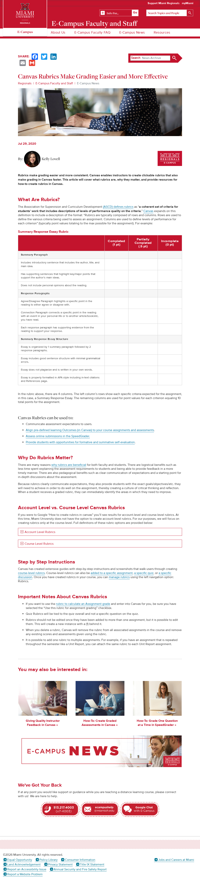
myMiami (187, 3)
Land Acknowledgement (24, 864)
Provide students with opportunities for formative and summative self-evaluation (80, 442)
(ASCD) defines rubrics (118, 207)
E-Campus (25, 31)
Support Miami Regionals (163, 3)
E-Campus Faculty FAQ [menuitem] (92, 32)
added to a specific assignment (112, 573)
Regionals (24, 83)
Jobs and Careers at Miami (176, 860)
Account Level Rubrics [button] (40, 532)
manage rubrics (119, 577)
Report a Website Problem (25, 874)
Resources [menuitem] (162, 32)
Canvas (148, 211)
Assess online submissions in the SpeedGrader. (58, 436)
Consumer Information (80, 860)
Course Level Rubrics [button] (39, 544)
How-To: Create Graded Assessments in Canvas (99, 723)
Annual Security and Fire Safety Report (80, 869)
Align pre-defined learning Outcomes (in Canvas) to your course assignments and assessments (90, 430)
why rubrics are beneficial (68, 465)
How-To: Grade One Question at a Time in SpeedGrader (157, 723)
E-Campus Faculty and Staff (94, 23)
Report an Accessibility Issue (26, 869)
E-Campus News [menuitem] (132, 32)
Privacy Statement (60, 864)
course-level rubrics (31, 573)
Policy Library (48, 860)
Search (135, 58)
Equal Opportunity (19, 860)
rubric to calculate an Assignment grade (83, 604)
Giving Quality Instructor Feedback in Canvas (43, 723)
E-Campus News (88, 83)
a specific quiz (144, 573)
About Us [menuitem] (58, 32)
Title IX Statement (92, 864)
